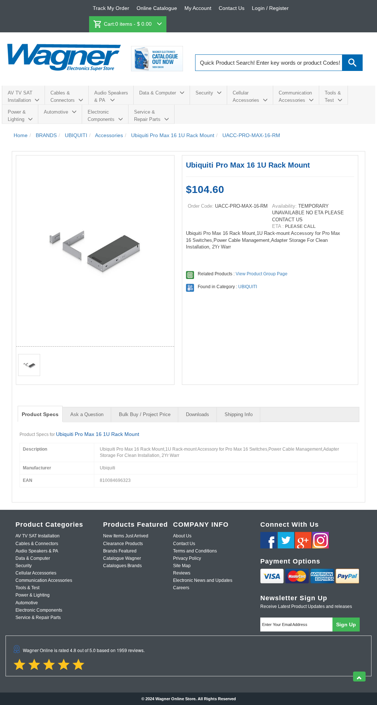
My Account (197, 8)
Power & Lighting (17, 115)
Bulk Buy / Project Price (144, 414)
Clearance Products (123, 543)
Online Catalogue (157, 8)
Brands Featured (120, 551)
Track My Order (111, 8)
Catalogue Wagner (122, 558)
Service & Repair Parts (147, 115)
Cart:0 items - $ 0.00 (128, 24)
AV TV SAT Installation (20, 96)
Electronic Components (101, 115)
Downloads (197, 414)
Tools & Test (333, 96)
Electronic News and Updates (202, 580)
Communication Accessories (295, 96)
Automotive (56, 112)
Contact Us (231, 8)
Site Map (182, 565)
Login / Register (270, 8)
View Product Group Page (262, 273)
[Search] (352, 62)
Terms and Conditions (195, 551)
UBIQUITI (247, 286)
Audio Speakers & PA (111, 96)
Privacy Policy (187, 558)
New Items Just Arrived (125, 535)
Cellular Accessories (246, 96)
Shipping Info (239, 414)
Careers (181, 587)
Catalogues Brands (122, 565)
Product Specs (40, 414)
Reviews (181, 573)
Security (204, 93)
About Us (182, 535)
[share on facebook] (268, 540)
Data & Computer (157, 93)
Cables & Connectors (62, 96)
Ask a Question (86, 414)
